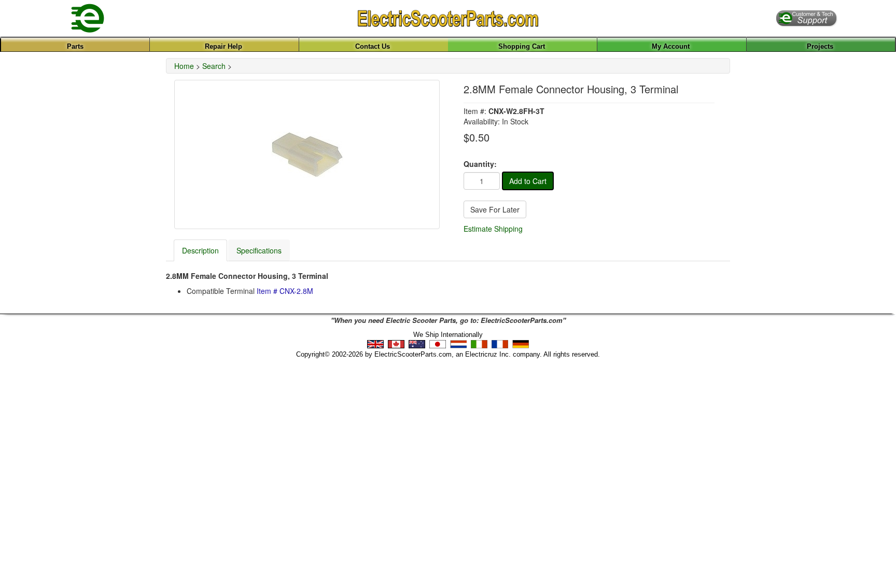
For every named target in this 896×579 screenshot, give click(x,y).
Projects (820, 46)
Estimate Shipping (493, 228)
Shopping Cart (521, 46)
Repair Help (223, 46)
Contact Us (372, 46)
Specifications (259, 250)
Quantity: (480, 164)
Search (214, 66)
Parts (75, 46)
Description (200, 250)
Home (184, 66)
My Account (671, 46)
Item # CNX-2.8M (285, 291)
